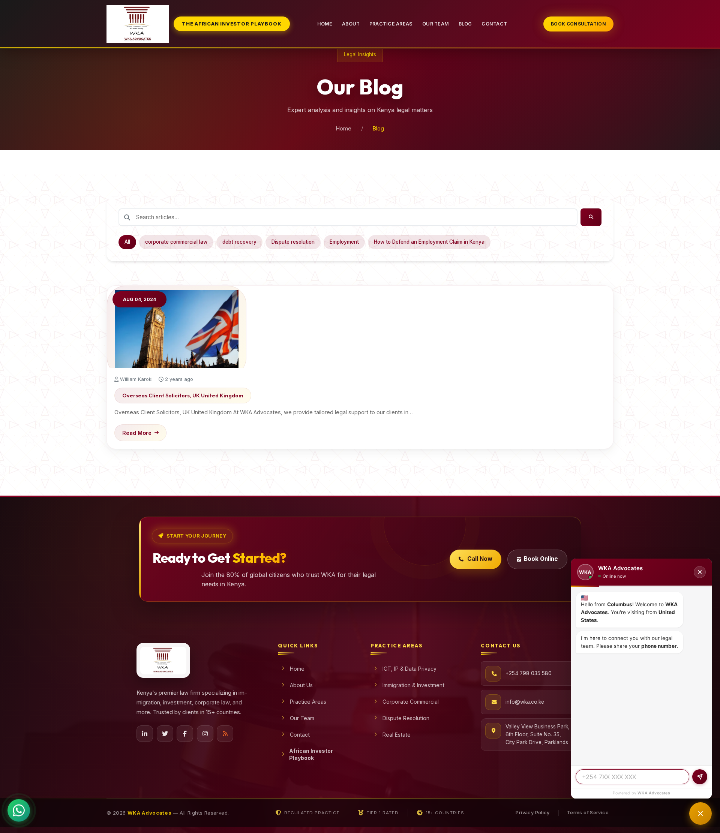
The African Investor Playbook (231, 24)
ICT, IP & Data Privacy (409, 668)
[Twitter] (165, 733)
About (351, 24)
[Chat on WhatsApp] (19, 809)
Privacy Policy (532, 812)
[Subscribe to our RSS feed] (225, 733)
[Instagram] (205, 733)
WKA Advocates (654, 793)
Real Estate (396, 734)
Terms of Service (588, 812)
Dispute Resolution (405, 718)
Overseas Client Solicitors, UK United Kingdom (182, 395)
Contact (494, 24)
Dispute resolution (293, 242)
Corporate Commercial (410, 701)
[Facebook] (185, 733)
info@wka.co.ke (525, 702)
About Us (301, 685)
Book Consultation (578, 24)
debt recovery (239, 242)
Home (325, 24)
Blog (465, 24)
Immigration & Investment (413, 685)
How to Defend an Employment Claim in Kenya (429, 242)
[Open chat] (700, 813)
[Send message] (699, 776)
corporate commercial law (176, 242)
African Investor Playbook (311, 754)
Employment (344, 242)
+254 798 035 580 (529, 673)
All (127, 242)
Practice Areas (391, 24)
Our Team (435, 24)
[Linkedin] (144, 733)
